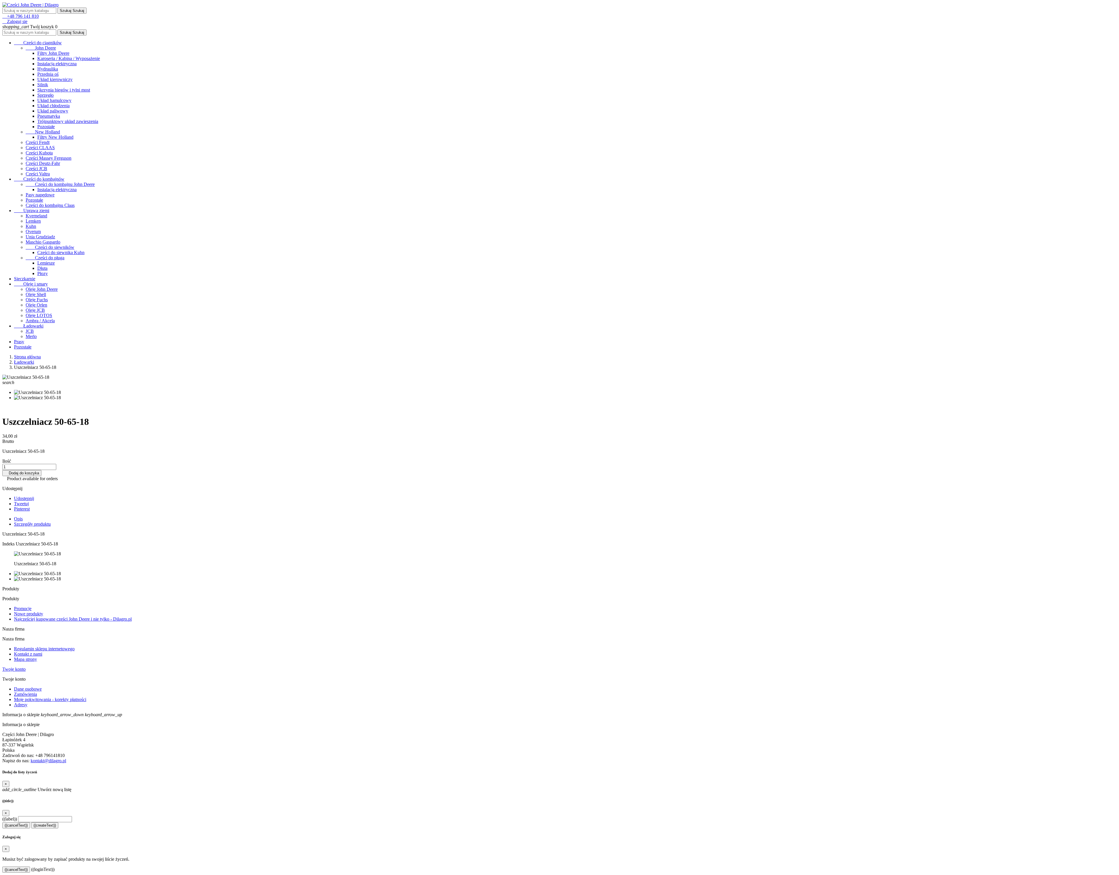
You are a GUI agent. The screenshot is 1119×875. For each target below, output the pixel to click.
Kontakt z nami (28, 654)
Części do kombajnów (39, 179)
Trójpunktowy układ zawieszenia (67, 121)
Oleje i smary (31, 283)
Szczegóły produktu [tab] (32, 524)
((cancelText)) (16, 825)
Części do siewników (50, 247)
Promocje (22, 608)
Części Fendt (38, 142)
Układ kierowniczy (55, 79)
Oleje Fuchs (37, 299)
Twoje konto (14, 669)
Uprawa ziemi (31, 210)
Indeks (9, 543)
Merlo (31, 336)
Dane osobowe (28, 688)
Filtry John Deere (53, 53)
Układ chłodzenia (53, 105)
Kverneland (36, 215)
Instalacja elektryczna (57, 63)
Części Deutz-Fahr (43, 163)
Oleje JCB (35, 310)
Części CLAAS (40, 147)
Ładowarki (28, 325)
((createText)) (45, 825)
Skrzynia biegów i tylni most (63, 89)
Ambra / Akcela (40, 320)
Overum (33, 231)
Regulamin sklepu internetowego (44, 648)
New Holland (43, 131)
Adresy (20, 704)
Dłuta (42, 268)
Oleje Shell (36, 294)
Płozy (42, 273)
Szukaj (72, 10)
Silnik (42, 84)
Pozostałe (46, 126)
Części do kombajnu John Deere (60, 184)
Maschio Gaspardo (43, 242)
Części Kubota (39, 152)
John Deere (41, 47)
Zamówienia (25, 694)
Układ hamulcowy (54, 100)
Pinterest (22, 508)
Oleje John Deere (42, 289)
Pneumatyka (48, 116)
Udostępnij (24, 498)
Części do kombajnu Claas (50, 205)
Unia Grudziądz (40, 236)
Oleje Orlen (36, 304)
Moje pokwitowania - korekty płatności (50, 699)
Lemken (33, 221)
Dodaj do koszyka (22, 473)
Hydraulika (47, 68)
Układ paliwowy (52, 110)
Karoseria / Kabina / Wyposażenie (68, 58)
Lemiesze (46, 262)
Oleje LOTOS (39, 315)
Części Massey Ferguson (48, 158)
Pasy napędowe (40, 194)
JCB (30, 331)
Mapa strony (25, 659)
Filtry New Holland (55, 137)
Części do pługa (45, 257)
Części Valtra (38, 173)
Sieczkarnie (24, 278)
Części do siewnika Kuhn (61, 252)
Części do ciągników (38, 42)
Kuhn (31, 226)
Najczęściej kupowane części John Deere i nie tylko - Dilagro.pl (73, 619)
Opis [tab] (18, 518)
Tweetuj (21, 503)
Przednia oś (48, 74)
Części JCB (36, 168)
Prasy (19, 341)
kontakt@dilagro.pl (48, 760)
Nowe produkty (28, 613)
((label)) (9, 818)
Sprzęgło (45, 95)
